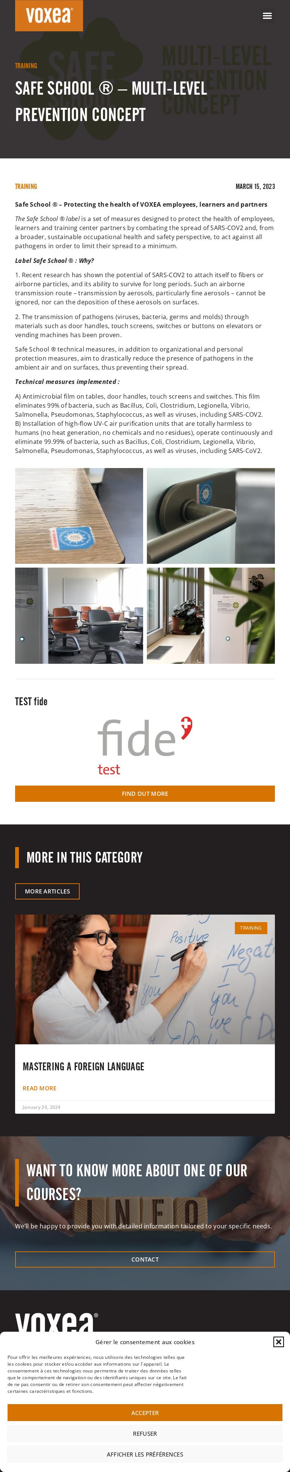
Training (26, 65)
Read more (40, 1088)
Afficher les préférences (145, 1454)
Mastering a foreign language (83, 1066)
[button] (278, 1342)
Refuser (145, 1433)
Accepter (145, 1413)
